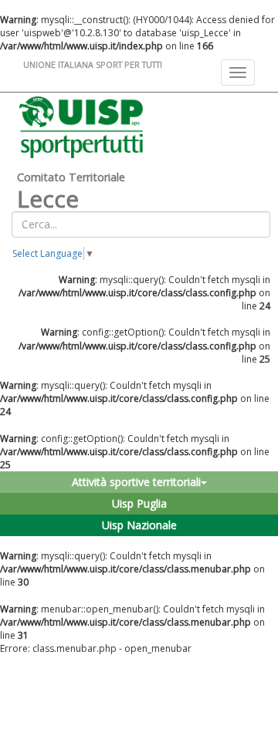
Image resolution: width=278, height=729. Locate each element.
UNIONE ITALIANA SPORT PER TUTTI (92, 64)
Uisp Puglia (139, 503)
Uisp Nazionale (139, 525)
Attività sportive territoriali (136, 481)
